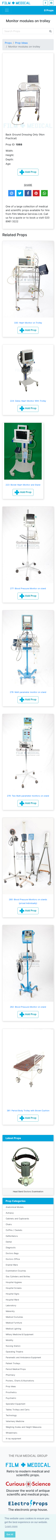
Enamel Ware (12, 1265)
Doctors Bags (12, 1253)
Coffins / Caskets (14, 1230)
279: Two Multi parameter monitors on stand (28, 796)
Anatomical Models (15, 1207)
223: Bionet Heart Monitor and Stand (23, 485)
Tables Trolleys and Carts (18, 1409)
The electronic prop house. (28, 1510)
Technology (11, 1415)
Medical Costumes (14, 1317)
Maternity (10, 1311)
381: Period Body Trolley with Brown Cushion (28, 1110)
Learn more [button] (11, 1526)
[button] (28, 330)
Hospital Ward (12, 1300)
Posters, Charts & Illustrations (20, 1381)
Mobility (9, 1340)
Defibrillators (12, 1236)
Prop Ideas (21, 42)
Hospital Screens (14, 1288)
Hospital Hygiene (14, 1282)
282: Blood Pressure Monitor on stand (28, 1007)
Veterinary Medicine (15, 1421)
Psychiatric (11, 1398)
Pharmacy (10, 1375)
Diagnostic (11, 1247)
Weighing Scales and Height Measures (24, 1427)
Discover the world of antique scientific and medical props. (28, 1492)
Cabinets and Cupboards (17, 1218)
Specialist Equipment (15, 1404)
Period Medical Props (16, 1369)
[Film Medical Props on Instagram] (51, 2)
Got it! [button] (10, 1534)
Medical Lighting (13, 1329)
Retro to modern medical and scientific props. (28, 1473)
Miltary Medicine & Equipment (19, 1334)
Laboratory (11, 1305)
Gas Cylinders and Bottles (18, 1276)
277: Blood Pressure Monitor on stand (28, 588)
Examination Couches (16, 1271)
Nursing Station (13, 1346)
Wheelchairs (11, 1433)
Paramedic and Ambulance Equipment (23, 1357)
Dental (9, 1242)
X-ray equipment (13, 1438)
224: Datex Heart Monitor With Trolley (28, 401)
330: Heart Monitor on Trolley (28, 323)
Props (49, 10)
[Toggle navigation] (6, 10)
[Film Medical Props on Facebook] (45, 2)
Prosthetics (11, 1392)
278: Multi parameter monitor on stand (28, 692)
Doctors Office (13, 1259)
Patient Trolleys (13, 1363)
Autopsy (10, 1213)
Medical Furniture (14, 1323)
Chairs (9, 1224)
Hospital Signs (12, 1294)
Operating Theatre (14, 1352)
